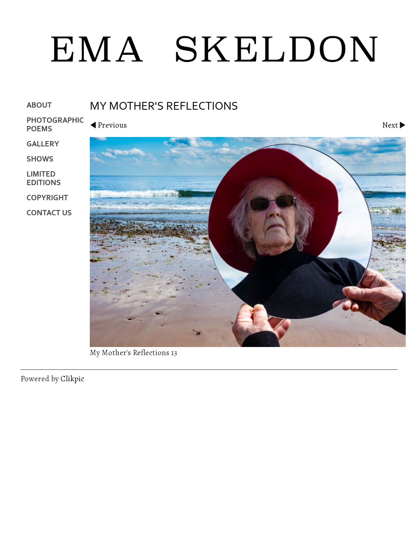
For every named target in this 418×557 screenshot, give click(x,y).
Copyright (47, 198)
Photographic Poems (55, 124)
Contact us (49, 213)
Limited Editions (44, 178)
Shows (40, 159)
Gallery (43, 144)
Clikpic (72, 378)
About (39, 105)
